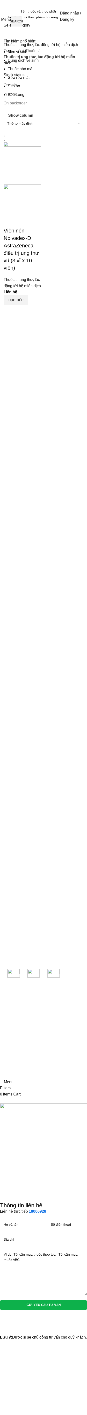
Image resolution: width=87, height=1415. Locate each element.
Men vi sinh (17, 52)
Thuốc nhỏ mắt (20, 69)
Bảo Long (16, 95)
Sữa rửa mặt (18, 77)
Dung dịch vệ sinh (23, 60)
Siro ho (14, 86)
